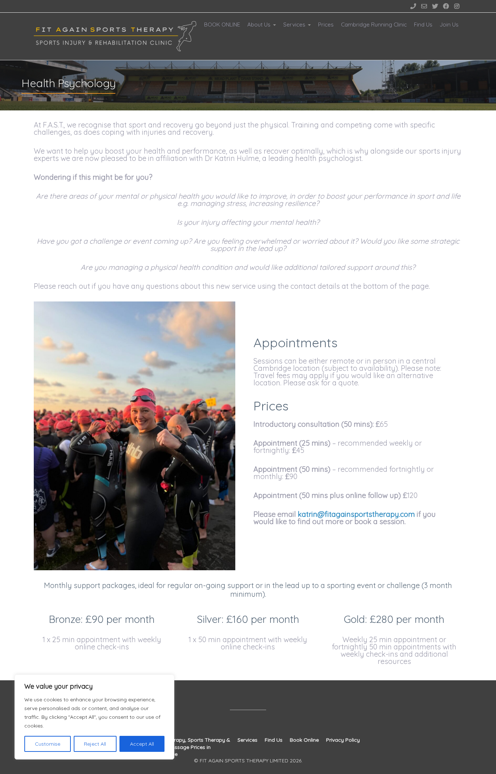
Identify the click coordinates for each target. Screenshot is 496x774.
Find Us (423, 24)
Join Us (449, 24)
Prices (326, 24)
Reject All (95, 744)
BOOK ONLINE (222, 24)
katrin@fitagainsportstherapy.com (356, 514)
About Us (259, 24)
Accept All (142, 744)
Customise (47, 744)
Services (294, 24)
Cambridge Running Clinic (374, 24)
